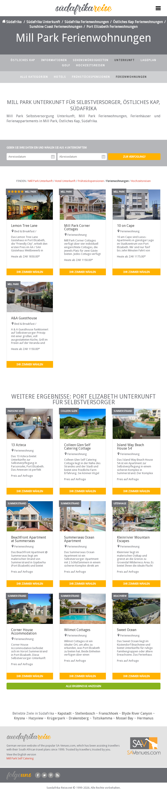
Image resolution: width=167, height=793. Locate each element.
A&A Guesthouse (24, 318)
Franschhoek (108, 713)
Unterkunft (124, 60)
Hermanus (145, 718)
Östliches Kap (23, 60)
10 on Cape (125, 226)
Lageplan (148, 60)
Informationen (54, 60)
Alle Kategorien (34, 76)
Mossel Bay (124, 718)
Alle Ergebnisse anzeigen (83, 686)
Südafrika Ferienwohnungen (87, 22)
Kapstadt (65, 713)
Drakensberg (79, 718)
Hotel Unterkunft (65, 181)
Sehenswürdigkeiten (91, 60)
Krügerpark (56, 718)
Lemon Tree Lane (24, 226)
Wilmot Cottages (77, 630)
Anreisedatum (53, 156)
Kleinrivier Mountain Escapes (133, 539)
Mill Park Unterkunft (40, 181)
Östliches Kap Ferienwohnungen (138, 22)
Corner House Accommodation (24, 631)
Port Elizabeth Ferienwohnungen (112, 27)
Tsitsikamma (102, 718)
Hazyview (35, 718)
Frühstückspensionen (91, 76)
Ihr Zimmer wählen (30, 272)
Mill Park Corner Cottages (77, 227)
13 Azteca (18, 445)
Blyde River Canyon (137, 713)
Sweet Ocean (126, 630)
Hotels (60, 76)
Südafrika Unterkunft (43, 22)
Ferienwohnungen (131, 76)
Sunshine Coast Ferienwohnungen (56, 27)
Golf (66, 65)
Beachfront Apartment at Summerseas (28, 539)
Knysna (19, 718)
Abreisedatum (103, 156)
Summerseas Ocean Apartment (79, 539)
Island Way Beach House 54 (130, 446)
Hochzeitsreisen (90, 65)
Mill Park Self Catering (20, 758)
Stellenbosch (85, 713)
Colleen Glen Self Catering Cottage (77, 446)
